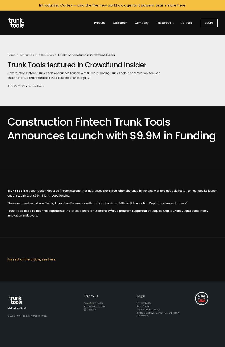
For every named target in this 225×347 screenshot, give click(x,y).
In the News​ (36, 86)
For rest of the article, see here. (31, 259)
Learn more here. (171, 5)
